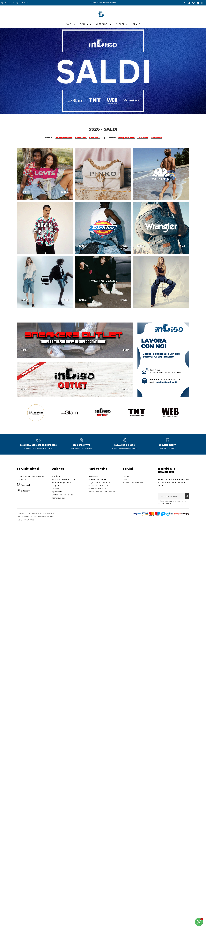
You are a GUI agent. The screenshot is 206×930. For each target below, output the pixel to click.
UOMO (24, 192)
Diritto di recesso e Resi (63, 495)
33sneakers (92, 476)
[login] (188, 3)
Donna (84, 24)
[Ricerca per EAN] (201, 3)
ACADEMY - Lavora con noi (64, 479)
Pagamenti (57, 485)
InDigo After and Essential (99, 482)
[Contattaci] (192, 3)
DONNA (65, 192)
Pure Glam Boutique (96, 479)
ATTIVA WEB (28, 520)
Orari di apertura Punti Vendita (101, 492)
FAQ (125, 479)
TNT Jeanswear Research (98, 485)
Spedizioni (57, 492)
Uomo (67, 24)
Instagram (25, 491)
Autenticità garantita (61, 482)
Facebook (25, 485)
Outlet (120, 24)
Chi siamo (56, 476)
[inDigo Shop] (103, 19)
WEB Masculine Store (97, 488)
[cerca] (184, 3)
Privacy (55, 488)
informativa (170, 503)
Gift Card (101, 24)
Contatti (126, 476)
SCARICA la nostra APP (133, 482)
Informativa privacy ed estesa (43, 516)
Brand (136, 24)
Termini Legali (58, 498)
